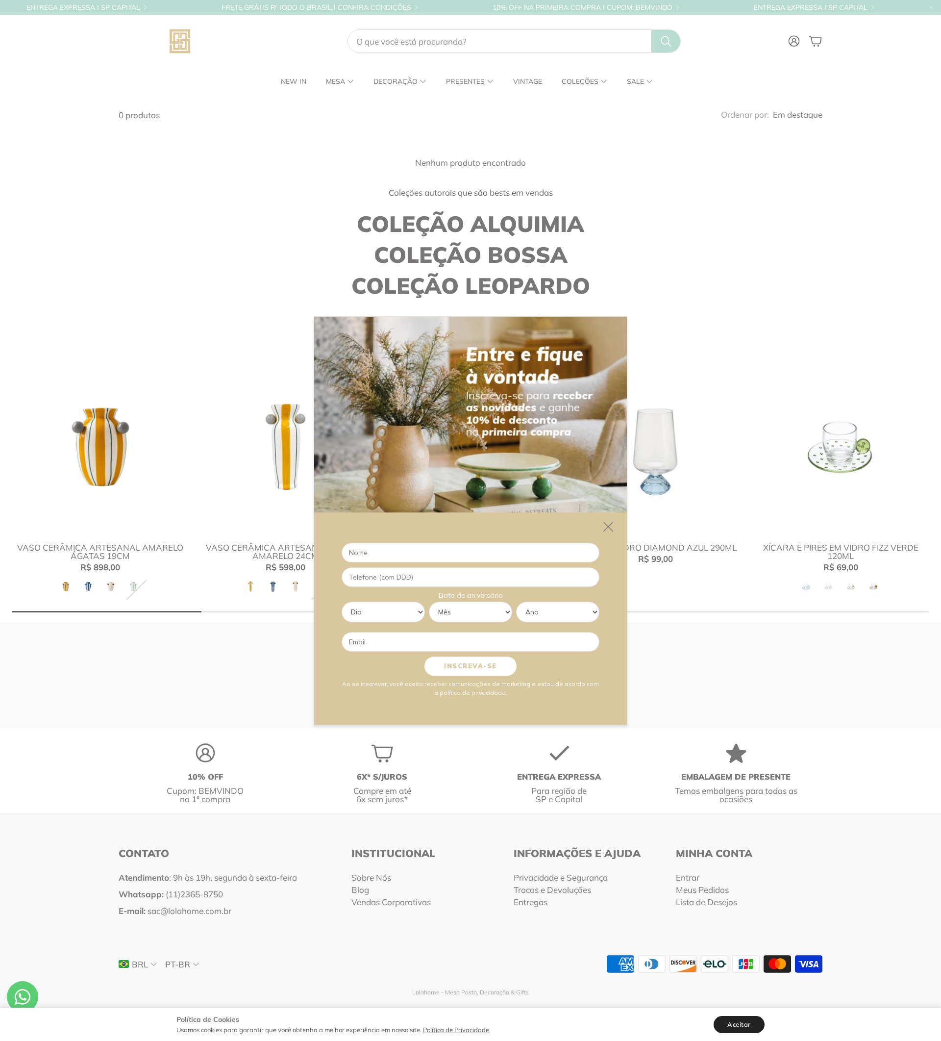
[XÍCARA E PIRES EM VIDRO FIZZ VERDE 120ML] (840, 446)
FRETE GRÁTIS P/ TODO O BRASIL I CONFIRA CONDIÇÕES (316, 7)
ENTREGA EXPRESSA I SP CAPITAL (83, 7)
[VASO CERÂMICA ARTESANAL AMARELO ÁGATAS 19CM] (100, 446)
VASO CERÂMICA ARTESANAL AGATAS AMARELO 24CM (285, 551)
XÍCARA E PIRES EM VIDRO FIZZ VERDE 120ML (840, 551)
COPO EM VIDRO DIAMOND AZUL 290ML (656, 547)
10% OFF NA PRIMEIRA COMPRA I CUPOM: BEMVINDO (582, 7)
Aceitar (739, 1024)
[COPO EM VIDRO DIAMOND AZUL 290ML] (655, 446)
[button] (514, 41)
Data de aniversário (471, 594)
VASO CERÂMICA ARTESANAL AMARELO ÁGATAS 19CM (100, 551)
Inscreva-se (470, 665)
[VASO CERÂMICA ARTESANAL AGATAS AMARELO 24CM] (285, 446)
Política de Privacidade (456, 1030)
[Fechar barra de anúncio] (931, 7)
